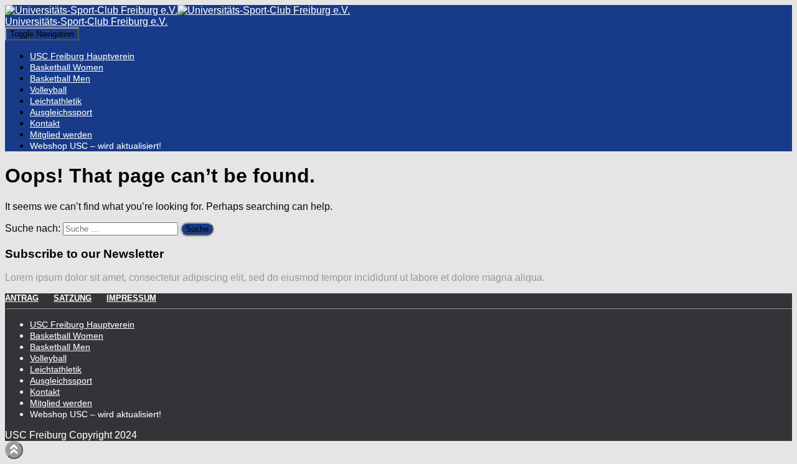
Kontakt (45, 123)
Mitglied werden (61, 135)
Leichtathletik (56, 101)
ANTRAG (22, 298)
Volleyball (48, 90)
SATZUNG (73, 298)
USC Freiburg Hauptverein (82, 56)
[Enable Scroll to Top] (14, 450)
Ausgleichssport (61, 112)
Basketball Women (66, 67)
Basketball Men (60, 78)
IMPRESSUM (131, 298)
